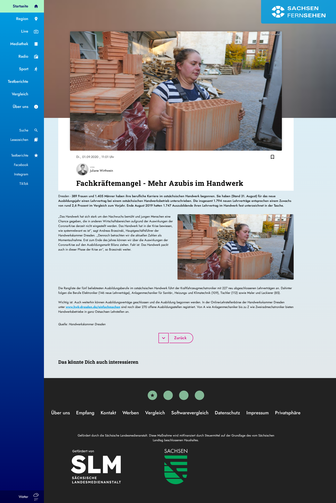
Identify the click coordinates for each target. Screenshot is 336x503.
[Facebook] (168, 395)
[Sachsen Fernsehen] (298, 12)
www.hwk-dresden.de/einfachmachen (93, 307)
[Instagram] (183, 395)
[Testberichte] (152, 395)
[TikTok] (199, 395)
